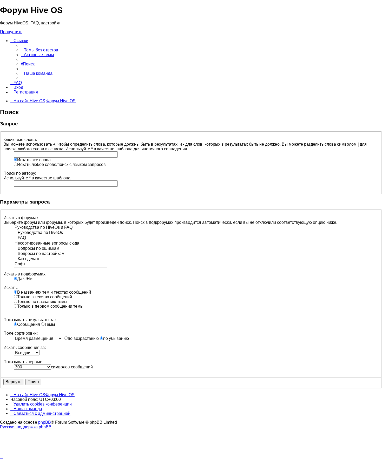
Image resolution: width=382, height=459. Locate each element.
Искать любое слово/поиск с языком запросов (61, 164)
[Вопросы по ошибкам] (60, 248)
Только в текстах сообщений (44, 297)
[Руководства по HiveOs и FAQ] (60, 227)
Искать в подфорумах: (25, 274)
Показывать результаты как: (30, 320)
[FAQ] (60, 238)
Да (19, 278)
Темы (49, 324)
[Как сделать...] (60, 259)
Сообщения (28, 324)
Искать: (10, 287)
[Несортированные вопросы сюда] (60, 243)
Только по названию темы (42, 301)
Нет (30, 278)
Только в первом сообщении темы (50, 306)
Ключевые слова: (20, 139)
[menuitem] (39, 50)
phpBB (44, 422)
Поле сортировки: (20, 333)
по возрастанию (83, 338)
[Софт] (60, 264)
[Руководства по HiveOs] (60, 232)
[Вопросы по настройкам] (60, 253)
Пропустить (11, 32)
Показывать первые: (23, 362)
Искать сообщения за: (24, 347)
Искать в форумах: (21, 217)
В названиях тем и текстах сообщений (54, 292)
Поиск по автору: (19, 173)
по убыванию (116, 338)
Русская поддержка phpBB (25, 427)
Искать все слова (34, 160)
